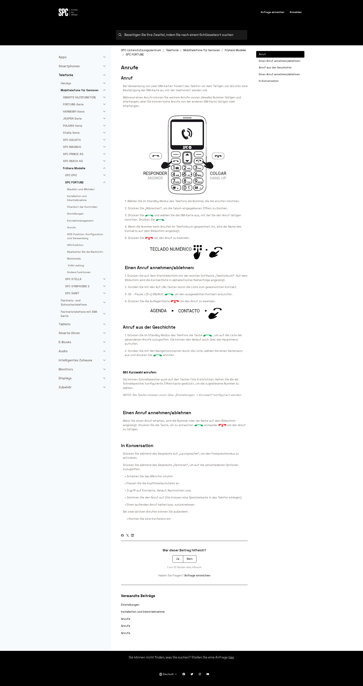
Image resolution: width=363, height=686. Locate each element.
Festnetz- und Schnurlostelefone (74, 303)
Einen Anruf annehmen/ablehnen (279, 74)
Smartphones (69, 66)
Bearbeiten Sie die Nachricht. (85, 251)
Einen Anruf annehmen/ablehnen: (280, 61)
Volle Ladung (75, 265)
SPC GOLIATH (72, 140)
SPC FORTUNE (135, 54)
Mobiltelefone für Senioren (201, 50)
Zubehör (65, 387)
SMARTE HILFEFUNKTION (79, 97)
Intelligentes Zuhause (75, 360)
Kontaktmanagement (80, 220)
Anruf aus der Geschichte (275, 67)
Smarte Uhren (69, 333)
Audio (63, 351)
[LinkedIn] (132, 536)
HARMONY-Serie (74, 111)
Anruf (262, 54)
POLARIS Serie (72, 125)
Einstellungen (130, 604)
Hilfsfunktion (75, 245)
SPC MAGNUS (72, 147)
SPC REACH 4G (73, 161)
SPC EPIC (71, 175)
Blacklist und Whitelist (81, 189)
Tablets (65, 324)
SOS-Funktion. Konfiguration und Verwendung (85, 236)
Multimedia (74, 258)
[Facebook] (122, 536)
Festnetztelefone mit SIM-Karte (79, 314)
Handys (66, 83)
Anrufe (125, 619)
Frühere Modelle (235, 50)
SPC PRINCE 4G (73, 154)
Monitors (66, 369)
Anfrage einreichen (272, 12)
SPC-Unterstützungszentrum (141, 50)
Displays (65, 378)
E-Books (65, 342)
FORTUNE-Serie (73, 104)
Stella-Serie (71, 132)
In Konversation (269, 81)
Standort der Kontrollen (82, 207)
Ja (177, 559)
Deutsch (168, 674)
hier (231, 657)
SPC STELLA (73, 279)
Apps (63, 57)
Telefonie (172, 50)
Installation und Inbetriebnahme (143, 611)
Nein (190, 559)
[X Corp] (127, 536)
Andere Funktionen (79, 272)
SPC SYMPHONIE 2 (77, 286)
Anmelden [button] (296, 12)
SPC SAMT (72, 293)
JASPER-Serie (72, 118)
